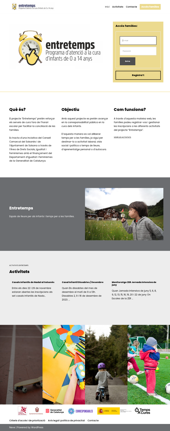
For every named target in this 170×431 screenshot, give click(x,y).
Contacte (131, 6)
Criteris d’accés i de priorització (27, 420)
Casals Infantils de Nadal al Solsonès (33, 282)
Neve (12, 427)
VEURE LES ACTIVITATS (122, 137)
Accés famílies (150, 6)
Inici (107, 6)
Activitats (117, 6)
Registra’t (138, 75)
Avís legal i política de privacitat (66, 420)
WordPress (37, 427)
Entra (127, 61)
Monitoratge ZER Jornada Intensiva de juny (134, 283)
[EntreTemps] (32, 6)
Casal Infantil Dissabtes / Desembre (82, 282)
